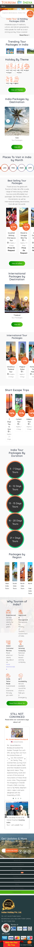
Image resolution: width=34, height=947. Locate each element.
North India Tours (22, 586)
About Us (17, 861)
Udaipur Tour (29, 420)
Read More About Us (17, 703)
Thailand (17, 315)
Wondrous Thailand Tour (11, 369)
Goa (17, 138)
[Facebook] (20, 852)
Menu (3, 6)
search (30, 15)
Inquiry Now (17, 892)
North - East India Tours (30, 588)
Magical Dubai (22, 368)
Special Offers (15, 872)
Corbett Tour (19, 420)
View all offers (17, 263)
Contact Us (17, 876)
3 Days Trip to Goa (9, 424)
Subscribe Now (11, 850)
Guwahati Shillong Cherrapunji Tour (11, 236)
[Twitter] (25, 852)
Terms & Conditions (17, 865)
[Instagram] (29, 852)
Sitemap (17, 880)
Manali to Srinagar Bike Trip (23, 235)
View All (17, 147)
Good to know (17, 868)
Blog (17, 884)
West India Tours (7, 586)
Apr (30, 168)
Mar (21, 168)
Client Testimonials (17, 888)
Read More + (24, 35)
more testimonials (10, 665)
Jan (4, 168)
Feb (13, 168)
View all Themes (17, 90)
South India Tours (15, 586)
